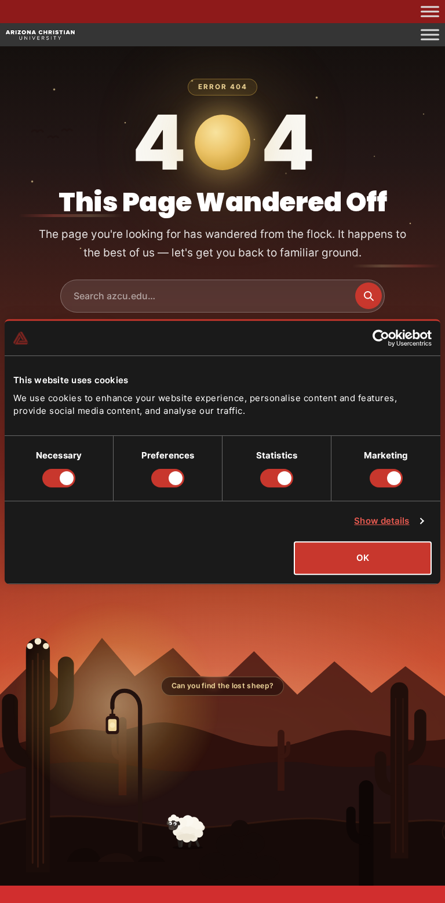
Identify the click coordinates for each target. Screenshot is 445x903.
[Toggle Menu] (430, 11)
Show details (381, 520)
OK (362, 557)
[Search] (368, 295)
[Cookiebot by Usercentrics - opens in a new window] (381, 338)
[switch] (167, 478)
